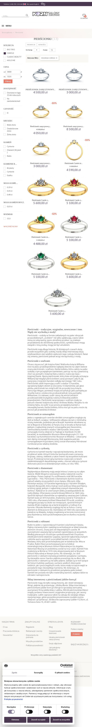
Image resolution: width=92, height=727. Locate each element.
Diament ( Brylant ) (14, 151)
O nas (5, 627)
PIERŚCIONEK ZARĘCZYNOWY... (40, 89)
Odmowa (15, 720)
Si (7, 113)
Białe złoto (11, 125)
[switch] (29, 712)
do (4, 77)
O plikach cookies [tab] (62, 673)
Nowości (42, 44)
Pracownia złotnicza (11, 631)
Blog (51, 627)
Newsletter (8, 635)
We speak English (33, 4)
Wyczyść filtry (11, 226)
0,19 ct (9, 187)
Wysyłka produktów (34, 641)
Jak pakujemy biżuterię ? (54, 648)
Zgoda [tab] (14, 673)
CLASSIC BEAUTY (14, 57)
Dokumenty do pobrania (32, 636)
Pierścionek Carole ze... (74, 163)
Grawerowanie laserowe (55, 632)
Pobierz (76, 634)
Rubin (9, 156)
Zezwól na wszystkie (61, 720)
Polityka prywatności (13, 699)
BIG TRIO (11, 49)
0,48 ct (9, 194)
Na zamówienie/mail (13, 100)
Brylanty (10, 168)
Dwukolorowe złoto (12, 129)
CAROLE (10, 53)
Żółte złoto (11, 134)
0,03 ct (9, 206)
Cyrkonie (10, 172)
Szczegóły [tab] (38, 673)
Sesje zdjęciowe (55, 643)
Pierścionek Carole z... (40, 200)
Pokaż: (45, 50)
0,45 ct (9, 191)
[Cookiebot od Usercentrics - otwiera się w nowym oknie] (62, 666)
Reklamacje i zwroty (34, 631)
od (4, 72)
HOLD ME (11, 60)
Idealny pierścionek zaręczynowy (57, 638)
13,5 (9, 218)
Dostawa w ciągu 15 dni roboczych (14, 94)
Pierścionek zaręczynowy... (40, 126)
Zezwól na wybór (38, 720)
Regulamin (30, 627)
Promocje (31, 44)
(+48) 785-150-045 (16, 4)
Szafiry (9, 175)
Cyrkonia (10, 146)
